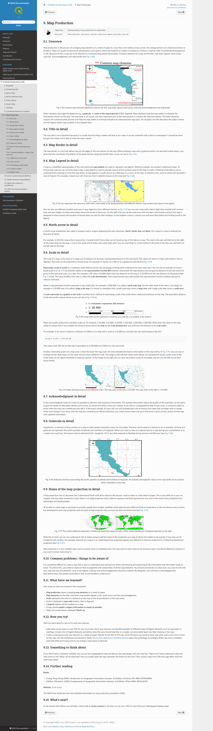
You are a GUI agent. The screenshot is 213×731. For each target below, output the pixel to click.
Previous (51, 12)
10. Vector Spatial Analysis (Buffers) (17, 176)
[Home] (44, 5)
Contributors (7, 56)
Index (18, 25)
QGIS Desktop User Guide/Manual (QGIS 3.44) (16, 70)
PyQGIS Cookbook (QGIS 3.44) (14, 209)
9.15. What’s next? (13, 172)
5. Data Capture (10, 100)
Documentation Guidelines (13, 200)
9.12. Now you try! (13, 162)
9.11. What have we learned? (16, 158)
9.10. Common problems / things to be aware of (20, 154)
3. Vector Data (9, 93)
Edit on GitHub (179, 5)
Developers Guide (9, 213)
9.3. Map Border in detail (15, 125)
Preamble (6, 38)
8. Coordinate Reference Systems (16, 111)
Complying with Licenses (12, 59)
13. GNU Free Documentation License (15, 190)
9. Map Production (11, 115)
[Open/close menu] (1, 82)
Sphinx (55, 727)
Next (180, 12)
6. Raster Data (9, 104)
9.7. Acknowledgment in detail (17, 139)
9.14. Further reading (13, 169)
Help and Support (9, 52)
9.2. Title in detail (12, 122)
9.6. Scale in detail (12, 136)
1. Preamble (8, 86)
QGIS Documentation (19, 3)
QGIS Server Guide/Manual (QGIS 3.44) (18, 74)
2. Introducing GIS (11, 89)
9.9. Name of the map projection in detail (18, 148)
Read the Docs (88, 727)
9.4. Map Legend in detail (15, 129)
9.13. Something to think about (17, 165)
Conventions (7, 45)
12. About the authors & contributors (13, 184)
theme (68, 727)
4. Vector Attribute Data (13, 97)
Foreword (6, 41)
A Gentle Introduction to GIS (13, 82)
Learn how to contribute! (176, 8)
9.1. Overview (11, 118)
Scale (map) (57, 687)
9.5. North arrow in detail (15, 132)
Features (6, 49)
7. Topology (8, 108)
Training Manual (9, 78)
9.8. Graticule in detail (14, 143)
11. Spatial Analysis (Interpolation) (17, 180)
